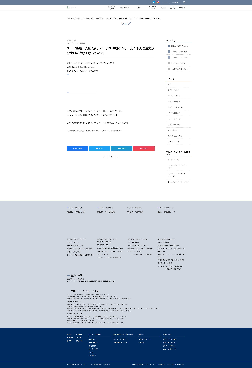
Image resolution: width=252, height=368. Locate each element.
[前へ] (104, 157)
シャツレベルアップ (178, 63)
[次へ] (117, 157)
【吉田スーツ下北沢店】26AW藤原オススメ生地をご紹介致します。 (181, 57)
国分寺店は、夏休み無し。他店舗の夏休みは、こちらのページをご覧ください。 (95, 131)
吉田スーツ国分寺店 (76, 212)
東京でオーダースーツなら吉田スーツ (155, 364)
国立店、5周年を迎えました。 (181, 46)
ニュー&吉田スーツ (166, 212)
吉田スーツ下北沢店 (106, 212)
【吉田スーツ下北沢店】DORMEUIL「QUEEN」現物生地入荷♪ (181, 52)
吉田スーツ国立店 (135, 212)
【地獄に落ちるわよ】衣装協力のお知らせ (181, 69)
